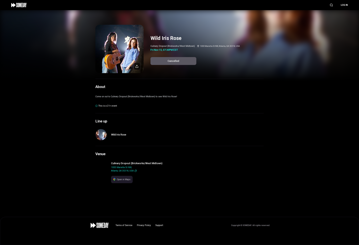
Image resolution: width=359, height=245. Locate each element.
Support (159, 225)
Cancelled (173, 60)
